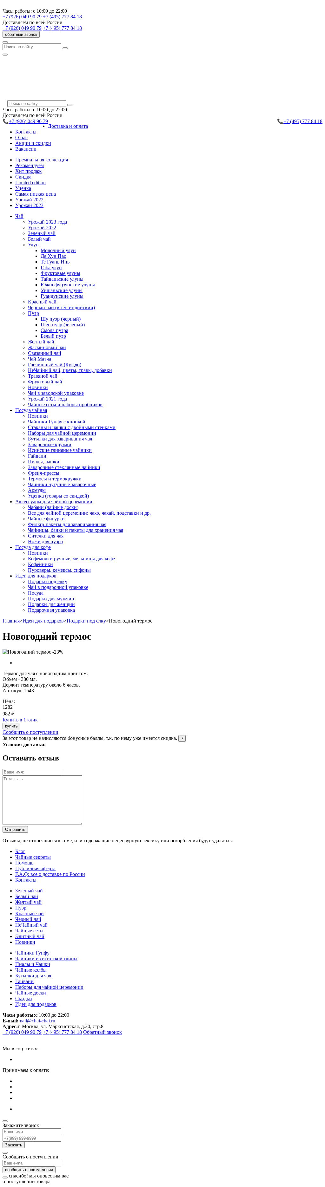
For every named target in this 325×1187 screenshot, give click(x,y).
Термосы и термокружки (55, 478)
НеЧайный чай (31, 925)
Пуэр (20, 907)
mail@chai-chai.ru (36, 1020)
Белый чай (39, 239)
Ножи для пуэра (45, 541)
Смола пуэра (54, 330)
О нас (21, 137)
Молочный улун (58, 250)
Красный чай (42, 301)
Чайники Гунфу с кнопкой (56, 421)
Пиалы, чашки (43, 461)
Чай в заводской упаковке (56, 393)
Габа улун (51, 267)
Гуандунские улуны (62, 296)
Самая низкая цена (35, 194)
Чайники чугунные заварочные (62, 484)
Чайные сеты (29, 930)
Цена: (9, 701)
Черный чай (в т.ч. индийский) (61, 307)
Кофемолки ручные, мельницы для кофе (71, 558)
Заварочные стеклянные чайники (64, 467)
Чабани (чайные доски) (53, 507)
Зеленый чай (42, 233)
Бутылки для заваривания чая (60, 438)
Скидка (23, 176)
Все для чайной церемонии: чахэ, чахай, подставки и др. (89, 513)
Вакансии (25, 149)
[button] (19, 216)
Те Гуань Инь (55, 261)
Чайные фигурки (46, 518)
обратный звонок (21, 34)
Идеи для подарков (43, 620)
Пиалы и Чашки (32, 964)
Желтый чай (41, 341)
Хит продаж (28, 171)
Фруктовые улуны (60, 273)
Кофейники (40, 564)
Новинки (38, 387)
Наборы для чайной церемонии (62, 433)
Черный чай (28, 919)
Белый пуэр (53, 336)
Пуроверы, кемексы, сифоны (59, 570)
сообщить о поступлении (29, 1169)
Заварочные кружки (49, 444)
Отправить (15, 829)
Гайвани (37, 456)
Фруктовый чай (45, 381)
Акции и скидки (33, 143)
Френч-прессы (43, 473)
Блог (20, 851)
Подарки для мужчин (51, 598)
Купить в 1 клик (20, 719)
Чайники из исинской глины (46, 958)
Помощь (24, 862)
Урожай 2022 (29, 199)
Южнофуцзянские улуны (68, 284)
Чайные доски (30, 992)
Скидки (23, 998)
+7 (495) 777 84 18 (62, 16)
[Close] (5, 1121)
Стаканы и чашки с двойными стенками (72, 427)
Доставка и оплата (68, 126)
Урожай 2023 (29, 205)
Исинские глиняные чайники (60, 450)
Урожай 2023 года (47, 222)
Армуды (37, 490)
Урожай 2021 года (47, 398)
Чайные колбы (31, 970)
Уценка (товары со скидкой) (58, 496)
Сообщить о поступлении (30, 732)
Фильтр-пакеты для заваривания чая (67, 524)
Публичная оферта (35, 868)
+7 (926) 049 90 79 (22, 16)
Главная (11, 620)
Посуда (35, 593)
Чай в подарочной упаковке (58, 587)
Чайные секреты (33, 857)
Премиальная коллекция (41, 159)
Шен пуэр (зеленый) (63, 324)
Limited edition (30, 182)
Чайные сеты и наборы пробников (65, 404)
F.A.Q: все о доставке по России (50, 874)
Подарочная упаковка (51, 610)
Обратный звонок (102, 1032)
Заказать (13, 1145)
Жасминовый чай (47, 347)
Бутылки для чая (33, 975)
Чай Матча (39, 359)
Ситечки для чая (45, 535)
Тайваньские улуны (62, 279)
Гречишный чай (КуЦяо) (54, 364)
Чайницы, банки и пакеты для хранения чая (75, 530)
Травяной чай (42, 376)
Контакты (25, 131)
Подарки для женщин (51, 604)
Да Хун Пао (53, 256)
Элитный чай (29, 936)
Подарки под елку (47, 581)
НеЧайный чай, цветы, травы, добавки (70, 370)
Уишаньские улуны (62, 290)
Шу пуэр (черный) (61, 319)
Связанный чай (44, 353)
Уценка (23, 188)
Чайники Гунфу (32, 952)
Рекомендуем (29, 165)
